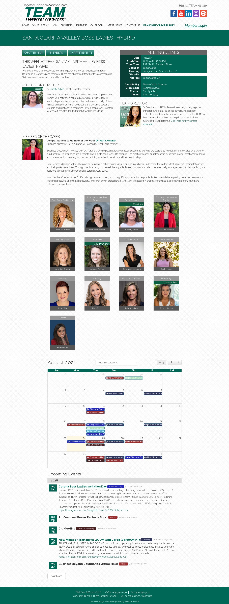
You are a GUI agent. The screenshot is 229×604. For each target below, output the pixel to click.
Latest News (114, 25)
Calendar (97, 25)
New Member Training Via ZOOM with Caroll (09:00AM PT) (99, 539)
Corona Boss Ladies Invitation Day (83, 486)
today (161, 362)
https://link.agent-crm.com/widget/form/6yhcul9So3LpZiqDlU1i (93, 556)
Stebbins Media (132, 601)
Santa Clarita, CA (151, 78)
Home (25, 25)
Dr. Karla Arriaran (106, 140)
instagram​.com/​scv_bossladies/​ (160, 71)
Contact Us (132, 25)
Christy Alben (57, 89)
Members (56, 52)
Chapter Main (33, 52)
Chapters (66, 25)
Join (55, 25)
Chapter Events (81, 52)
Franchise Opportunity (159, 25)
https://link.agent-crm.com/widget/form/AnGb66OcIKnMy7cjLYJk (93, 510)
